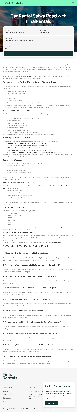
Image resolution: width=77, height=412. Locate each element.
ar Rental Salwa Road (25, 65)
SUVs (8, 148)
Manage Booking (8, 395)
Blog (4, 401)
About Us (6, 391)
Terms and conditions (57, 409)
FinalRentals (31, 76)
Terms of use (70, 409)
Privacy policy (44, 409)
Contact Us (7, 398)
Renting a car (60, 227)
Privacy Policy (58, 396)
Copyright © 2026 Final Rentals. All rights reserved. (19, 409)
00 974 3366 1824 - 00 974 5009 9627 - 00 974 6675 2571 (37, 396)
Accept (51, 403)
